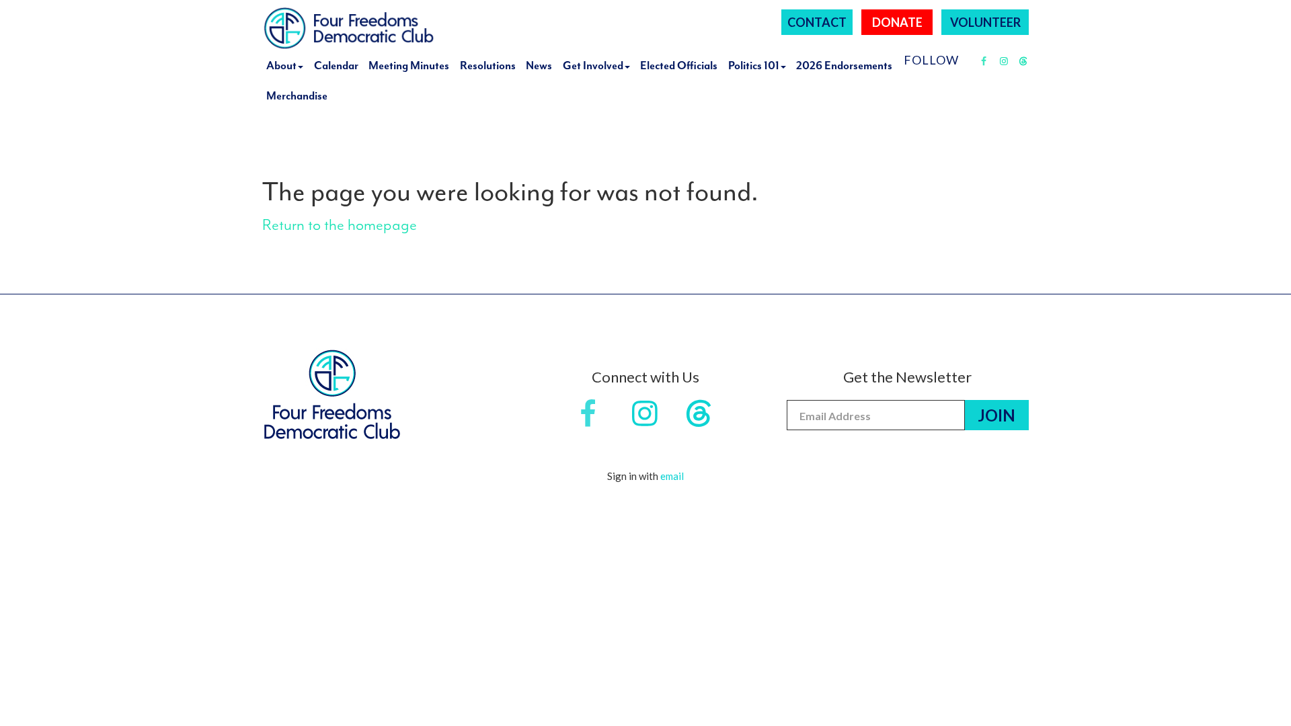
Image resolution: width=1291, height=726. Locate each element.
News (539, 65)
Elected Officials (678, 65)
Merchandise (296, 96)
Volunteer (985, 22)
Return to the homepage (339, 224)
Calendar (336, 65)
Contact (817, 22)
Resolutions (488, 65)
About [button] (281, 65)
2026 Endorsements (844, 65)
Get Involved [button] (593, 65)
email (672, 476)
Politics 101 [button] (753, 65)
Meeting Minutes (408, 65)
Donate (897, 22)
